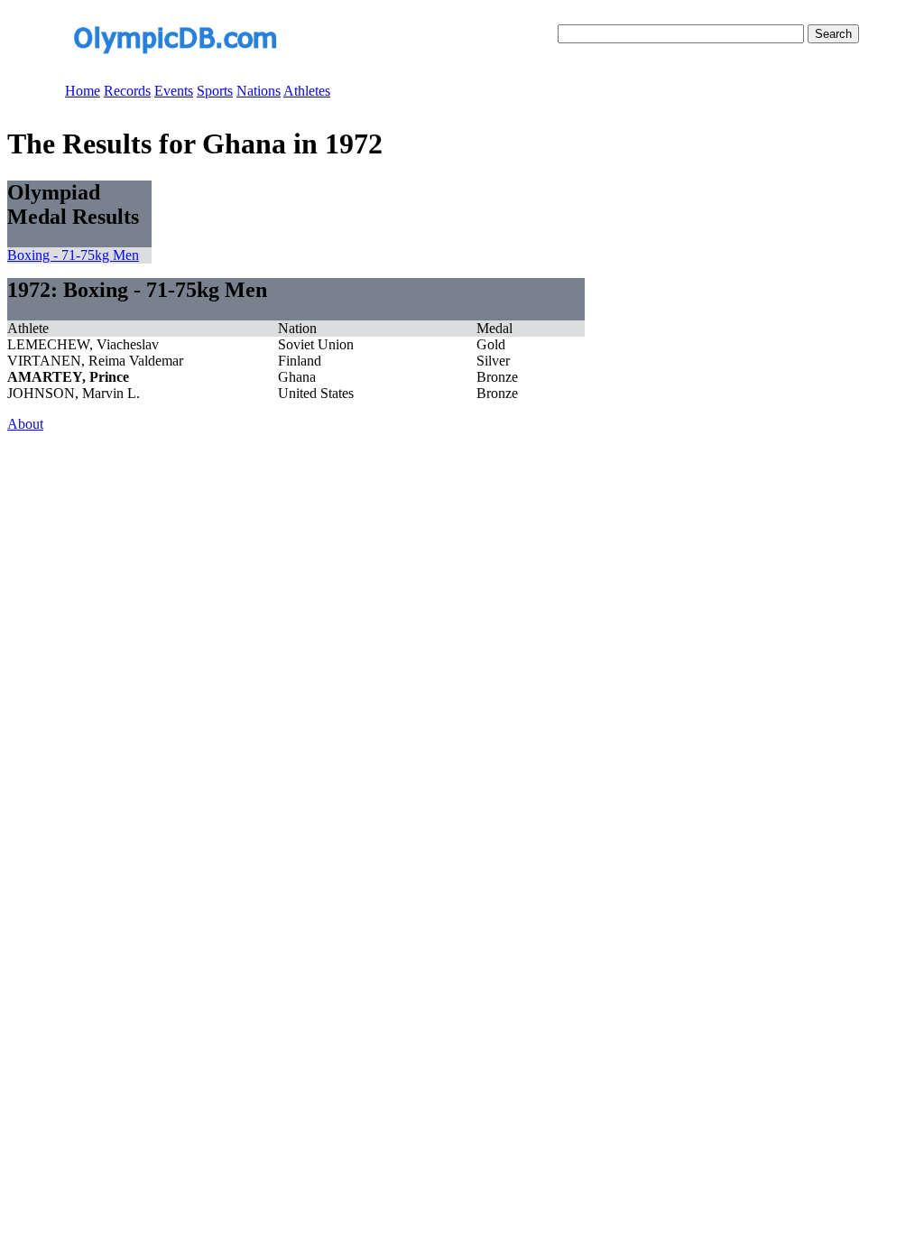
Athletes (306, 90)
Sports (215, 90)
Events (173, 90)
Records (127, 90)
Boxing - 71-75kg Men (73, 255)
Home (82, 90)
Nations (258, 90)
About (25, 423)
